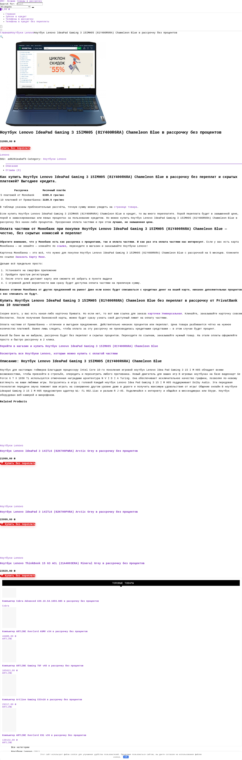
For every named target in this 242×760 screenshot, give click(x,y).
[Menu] (1, 26)
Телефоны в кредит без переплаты (27, 21)
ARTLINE (7, 639)
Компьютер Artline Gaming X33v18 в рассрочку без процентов (42, 699)
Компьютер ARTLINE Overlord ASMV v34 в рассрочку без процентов (45, 631)
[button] (1, 37)
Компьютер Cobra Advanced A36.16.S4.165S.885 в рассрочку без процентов (50, 601)
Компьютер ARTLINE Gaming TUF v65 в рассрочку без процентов (42, 666)
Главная (10, 14)
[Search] (33, 7)
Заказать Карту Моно (30, 257)
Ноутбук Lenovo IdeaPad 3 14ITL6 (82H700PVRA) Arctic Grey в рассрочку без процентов (69, 511)
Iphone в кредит (16, 16)
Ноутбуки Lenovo (22, 32)
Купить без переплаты (15, 148)
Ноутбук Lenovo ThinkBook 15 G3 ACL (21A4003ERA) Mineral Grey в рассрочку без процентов (72, 563)
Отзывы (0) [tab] (13, 170)
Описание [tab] (12, 166)
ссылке (61, 246)
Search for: (7, 4)
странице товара (125, 207)
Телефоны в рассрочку (20, 19)
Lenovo (4, 154)
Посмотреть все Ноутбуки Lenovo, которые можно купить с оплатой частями (59, 353)
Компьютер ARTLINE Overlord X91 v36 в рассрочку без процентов (44, 735)
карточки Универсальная (165, 313)
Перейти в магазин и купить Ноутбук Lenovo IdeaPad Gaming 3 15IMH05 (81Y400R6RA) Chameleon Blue (79, 346)
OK (126, 757)
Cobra (5, 606)
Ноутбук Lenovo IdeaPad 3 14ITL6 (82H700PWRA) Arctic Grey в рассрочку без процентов (69, 451)
